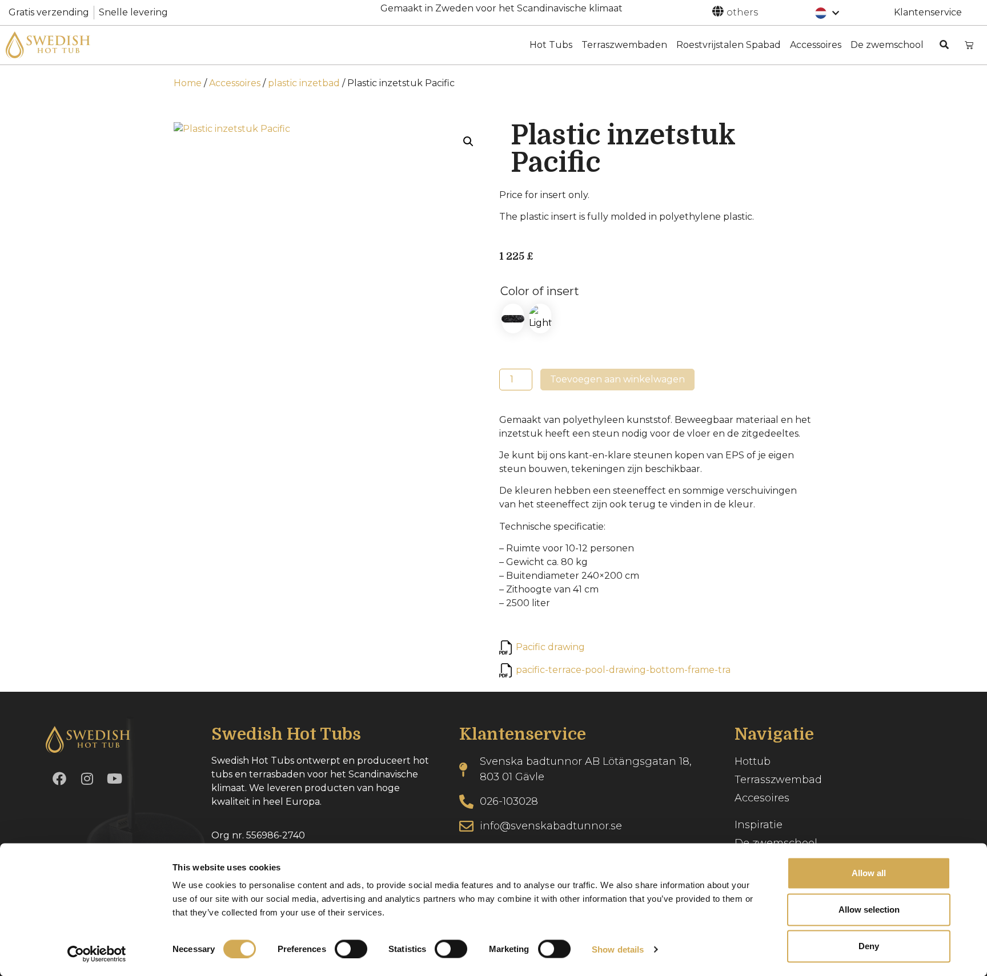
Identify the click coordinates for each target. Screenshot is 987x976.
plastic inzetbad (304, 83)
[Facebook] (59, 778)
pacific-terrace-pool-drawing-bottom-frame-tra (623, 669)
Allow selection (869, 909)
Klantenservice (928, 12)
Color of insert (539, 291)
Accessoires (815, 44)
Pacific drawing (550, 647)
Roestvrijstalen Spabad (728, 44)
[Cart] (969, 45)
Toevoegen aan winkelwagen (617, 379)
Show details (618, 949)
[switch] (351, 948)
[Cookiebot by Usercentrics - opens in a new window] (97, 953)
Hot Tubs (550, 44)
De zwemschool (887, 44)
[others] (718, 11)
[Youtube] (114, 778)
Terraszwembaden (624, 44)
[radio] (512, 318)
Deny (868, 946)
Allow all (869, 873)
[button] (468, 141)
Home (188, 83)
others (742, 12)
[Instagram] (87, 778)
